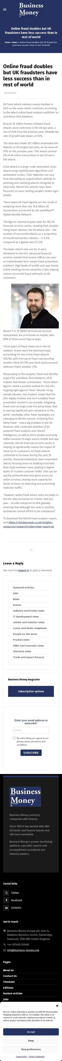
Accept (31, 1032)
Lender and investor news (29, 622)
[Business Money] (31, 9)
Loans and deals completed (30, 628)
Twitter (15, 892)
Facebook (16, 900)
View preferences (31, 1049)
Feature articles (12, 993)
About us (8, 970)
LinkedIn (16, 907)
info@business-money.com (23, 950)
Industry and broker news (28, 610)
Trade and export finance (28, 657)
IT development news (26, 616)
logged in (23, 570)
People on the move (25, 634)
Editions (8, 987)
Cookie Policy (21, 1057)
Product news (21, 639)
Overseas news (22, 651)
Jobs (15, 593)
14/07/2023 (10, 93)
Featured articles (23, 587)
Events (17, 605)
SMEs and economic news (28, 645)
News (14, 42)
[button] (57, 1005)
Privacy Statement (37, 1057)
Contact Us (10, 976)
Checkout (9, 981)
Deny (31, 1040)
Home (7, 42)
